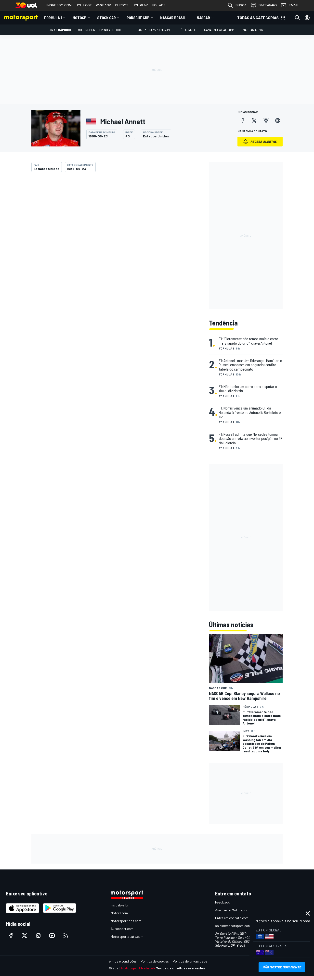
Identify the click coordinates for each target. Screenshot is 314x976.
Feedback (222, 902)
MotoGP (79, 17)
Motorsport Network (138, 968)
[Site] (278, 120)
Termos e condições (122, 961)
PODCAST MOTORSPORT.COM (150, 30)
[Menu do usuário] (307, 18)
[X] (254, 120)
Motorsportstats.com (127, 936)
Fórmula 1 (53, 17)
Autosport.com (122, 929)
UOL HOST (84, 5)
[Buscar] (297, 18)
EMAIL (294, 5)
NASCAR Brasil (173, 17)
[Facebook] (242, 120)
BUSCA (241, 5)
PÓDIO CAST (187, 30)
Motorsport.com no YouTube (100, 30)
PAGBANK (103, 5)
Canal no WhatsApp (219, 30)
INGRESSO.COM (59, 5)
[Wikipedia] (266, 120)
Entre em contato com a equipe (238, 918)
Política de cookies (155, 961)
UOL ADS (159, 5)
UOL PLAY (140, 5)
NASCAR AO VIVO (254, 30)
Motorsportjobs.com (126, 921)
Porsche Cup (138, 17)
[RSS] (66, 935)
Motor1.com (119, 913)
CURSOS (122, 5)
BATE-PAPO (268, 5)
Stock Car (106, 17)
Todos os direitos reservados (180, 968)
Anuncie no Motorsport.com (235, 910)
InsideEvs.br (120, 905)
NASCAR (203, 17)
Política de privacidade (190, 961)
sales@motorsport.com (233, 926)
